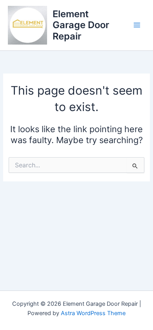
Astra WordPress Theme (93, 313)
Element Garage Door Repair (81, 25)
